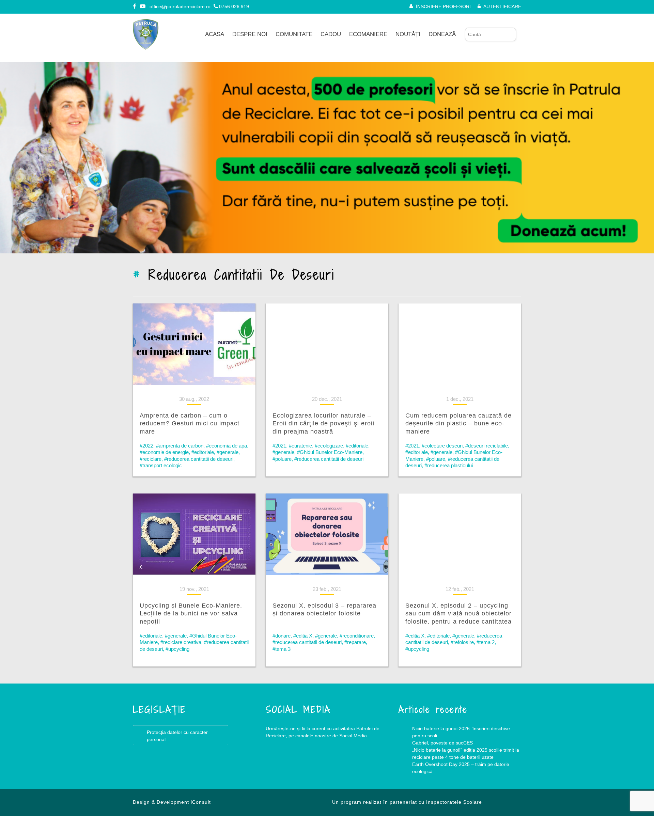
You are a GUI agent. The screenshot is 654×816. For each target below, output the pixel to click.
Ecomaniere (368, 34)
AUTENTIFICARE (502, 6)
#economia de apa (226, 446)
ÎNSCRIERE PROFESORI (443, 6)
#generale (227, 452)
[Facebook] (135, 6)
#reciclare (150, 459)
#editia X (302, 636)
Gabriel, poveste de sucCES (442, 743)
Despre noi (249, 34)
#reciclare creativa (180, 642)
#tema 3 (281, 649)
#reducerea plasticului (448, 465)
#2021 (279, 446)
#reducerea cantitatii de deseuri (198, 459)
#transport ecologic (161, 465)
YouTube (306, 763)
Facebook (279, 763)
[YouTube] (143, 6)
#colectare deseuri (442, 446)
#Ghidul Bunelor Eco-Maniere (329, 452)
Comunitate (294, 34)
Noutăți (407, 34)
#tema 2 (486, 642)
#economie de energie (164, 452)
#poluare (282, 459)
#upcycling (177, 649)
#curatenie (300, 446)
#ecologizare (329, 446)
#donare (281, 636)
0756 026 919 (234, 6)
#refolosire (462, 642)
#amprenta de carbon (179, 446)
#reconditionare (357, 636)
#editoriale (202, 452)
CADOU (331, 34)
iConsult (201, 802)
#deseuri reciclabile (486, 446)
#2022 (146, 446)
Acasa (214, 34)
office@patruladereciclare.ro (180, 6)
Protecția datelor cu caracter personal (177, 735)
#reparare (355, 642)
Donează (442, 34)
